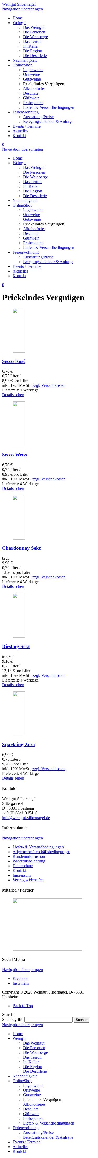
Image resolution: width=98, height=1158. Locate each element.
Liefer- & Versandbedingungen (38, 847)
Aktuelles (20, 1146)
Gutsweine (32, 1095)
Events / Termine (27, 1142)
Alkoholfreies (34, 1104)
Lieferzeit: (11, 390)
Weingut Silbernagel (19, 4)
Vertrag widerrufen (28, 880)
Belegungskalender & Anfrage (48, 1137)
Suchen (81, 1020)
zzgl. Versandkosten (48, 385)
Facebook (21, 978)
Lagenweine (33, 1085)
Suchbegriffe (12, 1019)
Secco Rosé (13, 361)
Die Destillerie (35, 1071)
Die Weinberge (35, 1052)
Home (18, 1033)
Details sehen (13, 395)
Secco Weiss (14, 454)
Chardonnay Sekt (21, 548)
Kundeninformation (29, 856)
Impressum (22, 875)
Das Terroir (32, 1057)
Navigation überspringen (22, 9)
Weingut (19, 1038)
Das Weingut (33, 1043)
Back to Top (23, 1005)
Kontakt (19, 870)
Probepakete (33, 1118)
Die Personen (34, 1048)
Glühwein (31, 1113)
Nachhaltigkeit (25, 1076)
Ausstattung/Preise (38, 1132)
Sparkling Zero (18, 744)
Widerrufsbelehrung (29, 861)
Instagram (21, 983)
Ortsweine (31, 1090)
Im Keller (31, 1062)
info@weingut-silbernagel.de (26, 817)
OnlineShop (22, 1080)
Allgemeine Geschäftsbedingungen (41, 851)
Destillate (30, 1109)
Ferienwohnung (26, 1128)
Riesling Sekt (16, 646)
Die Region (32, 1066)
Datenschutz (23, 866)
